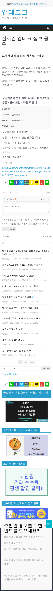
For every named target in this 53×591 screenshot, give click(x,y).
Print (48, 192)
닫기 (49, 524)
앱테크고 (15, 11)
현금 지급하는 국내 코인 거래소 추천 (28, 4)
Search (46, 368)
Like (5, 192)
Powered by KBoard (11, 374)
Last (32, 362)
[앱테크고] (5, 28)
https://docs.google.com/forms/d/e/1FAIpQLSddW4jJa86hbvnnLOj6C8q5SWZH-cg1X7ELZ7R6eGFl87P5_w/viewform (26, 171)
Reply (12, 229)
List (4, 229)
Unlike (13, 192)
